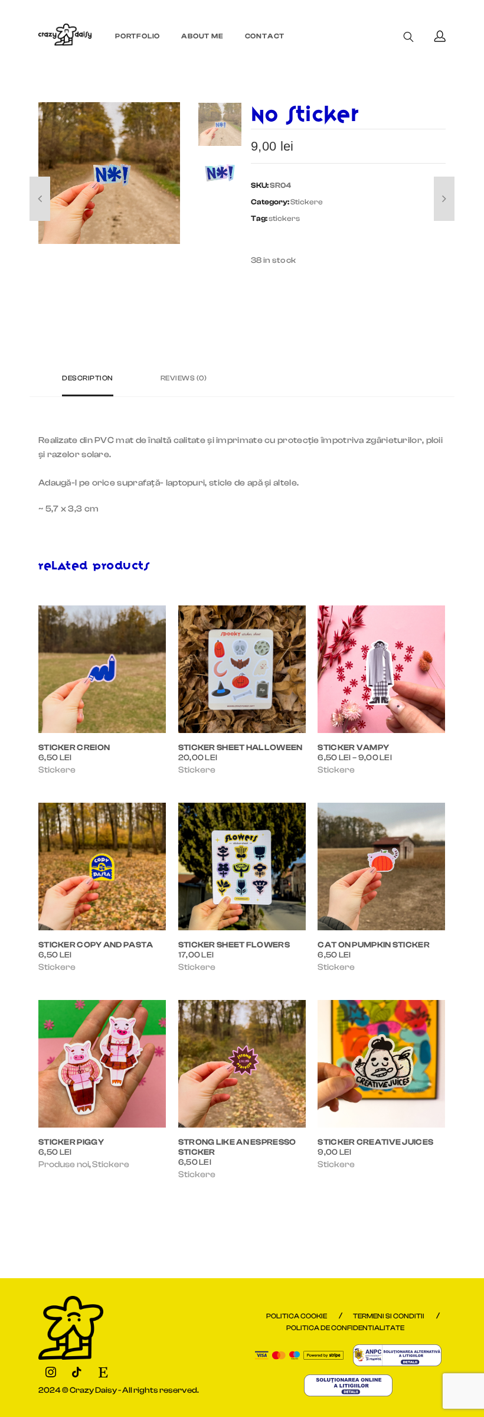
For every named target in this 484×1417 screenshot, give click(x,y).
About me (202, 36)
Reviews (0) (184, 378)
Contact (265, 36)
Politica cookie (296, 1316)
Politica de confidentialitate (345, 1328)
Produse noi (63, 1164)
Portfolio (137, 36)
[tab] (87, 383)
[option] (109, 173)
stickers (284, 218)
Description (87, 378)
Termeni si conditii (388, 1316)
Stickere (306, 201)
